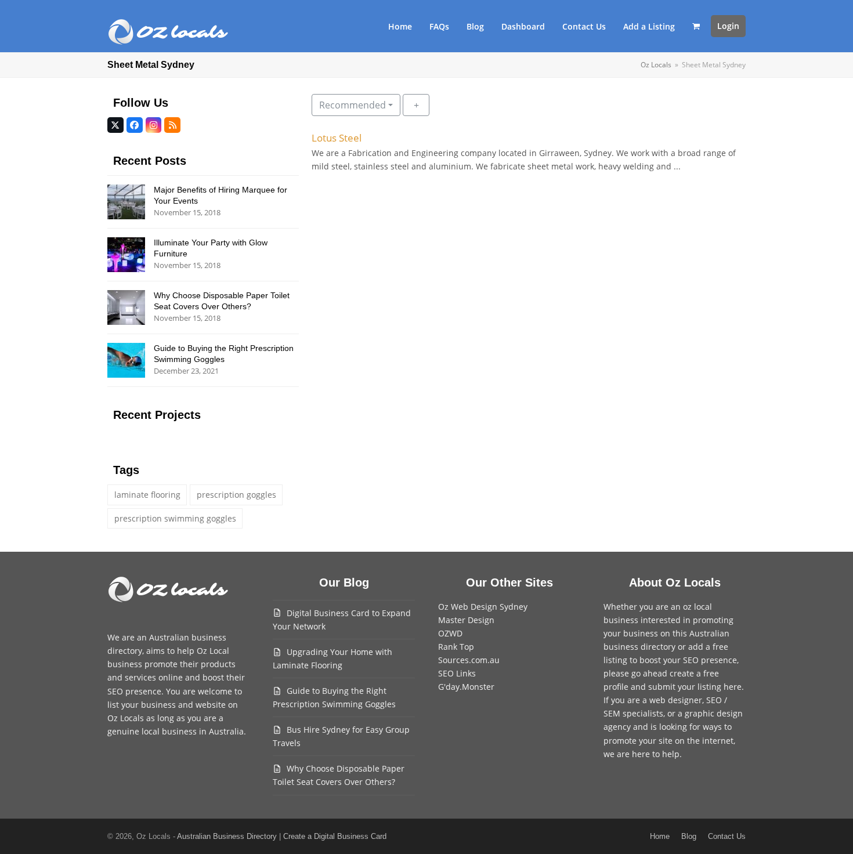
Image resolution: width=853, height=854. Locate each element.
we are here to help (641, 753)
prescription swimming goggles (175, 518)
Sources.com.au (469, 659)
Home (660, 836)
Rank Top (456, 646)
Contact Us (727, 836)
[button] (696, 26)
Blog (688, 836)
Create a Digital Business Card (334, 836)
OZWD (450, 633)
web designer (675, 699)
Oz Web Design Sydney (482, 606)
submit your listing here (695, 686)
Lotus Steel (337, 137)
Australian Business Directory (227, 836)
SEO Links (457, 673)
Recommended (352, 105)
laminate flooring (147, 494)
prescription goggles (236, 494)
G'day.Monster (466, 686)
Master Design (466, 619)
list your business (141, 704)
